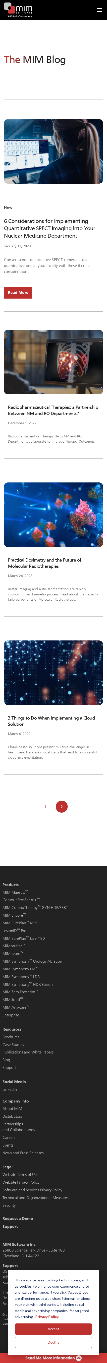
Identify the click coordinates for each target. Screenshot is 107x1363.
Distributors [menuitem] (12, 1116)
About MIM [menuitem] (12, 1108)
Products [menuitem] (10, 884)
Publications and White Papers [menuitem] (28, 1052)
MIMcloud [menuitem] (12, 999)
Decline (53, 1342)
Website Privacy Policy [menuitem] (20, 1182)
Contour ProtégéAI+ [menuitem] (21, 899)
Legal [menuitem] (7, 1166)
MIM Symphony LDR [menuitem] (21, 976)
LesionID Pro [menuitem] (14, 930)
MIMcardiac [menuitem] (13, 946)
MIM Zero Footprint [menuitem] (20, 992)
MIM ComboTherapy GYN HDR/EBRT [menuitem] (35, 907)
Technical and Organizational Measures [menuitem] (35, 1197)
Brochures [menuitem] (10, 1037)
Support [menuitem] (9, 1067)
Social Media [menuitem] (14, 1081)
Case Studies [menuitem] (13, 1044)
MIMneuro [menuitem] (12, 953)
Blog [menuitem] (6, 1059)
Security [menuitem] (9, 1205)
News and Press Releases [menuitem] (23, 1153)
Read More (18, 292)
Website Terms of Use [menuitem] (20, 1174)
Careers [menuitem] (8, 1137)
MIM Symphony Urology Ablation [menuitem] (32, 961)
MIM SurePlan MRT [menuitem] (20, 923)
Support (10, 1226)
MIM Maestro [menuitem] (15, 892)
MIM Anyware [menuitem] (15, 1007)
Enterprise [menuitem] (10, 1015)
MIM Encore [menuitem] (14, 915)
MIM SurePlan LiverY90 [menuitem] (23, 938)
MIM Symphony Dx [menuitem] (20, 969)
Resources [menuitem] (11, 1029)
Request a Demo (17, 1218)
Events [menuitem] (7, 1145)
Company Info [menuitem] (15, 1101)
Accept (53, 1329)
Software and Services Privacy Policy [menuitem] (32, 1190)
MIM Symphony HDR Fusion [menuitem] (27, 984)
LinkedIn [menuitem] (9, 1089)
